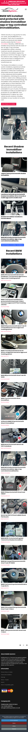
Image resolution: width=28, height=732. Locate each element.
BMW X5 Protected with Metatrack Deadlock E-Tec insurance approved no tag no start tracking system (14, 276)
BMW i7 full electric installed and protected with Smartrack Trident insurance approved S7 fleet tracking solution (13, 302)
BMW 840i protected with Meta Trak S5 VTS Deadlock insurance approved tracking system (13, 327)
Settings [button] (14, 726)
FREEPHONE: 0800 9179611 (16, 1)
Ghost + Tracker (5, 679)
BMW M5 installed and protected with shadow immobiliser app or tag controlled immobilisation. (13, 239)
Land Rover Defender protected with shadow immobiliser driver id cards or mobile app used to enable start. (13, 196)
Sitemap (3, 677)
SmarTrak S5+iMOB (5, 379)
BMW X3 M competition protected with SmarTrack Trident (13, 608)
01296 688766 (5, 3)
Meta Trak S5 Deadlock (6, 280)
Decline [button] (14, 723)
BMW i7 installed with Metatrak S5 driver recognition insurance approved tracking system (14, 352)
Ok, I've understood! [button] (14, 720)
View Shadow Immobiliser (8, 104)
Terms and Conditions (6, 674)
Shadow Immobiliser (5, 473)
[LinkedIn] (27, 645)
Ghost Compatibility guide (7, 684)
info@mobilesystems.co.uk (18, 3)
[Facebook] (20, 645)
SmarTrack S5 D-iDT (5, 496)
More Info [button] (14, 728)
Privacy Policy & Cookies (6, 672)
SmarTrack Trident (5, 306)
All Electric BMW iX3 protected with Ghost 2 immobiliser (12, 422)
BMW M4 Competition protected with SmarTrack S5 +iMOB (13, 562)
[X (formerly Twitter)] (23, 645)
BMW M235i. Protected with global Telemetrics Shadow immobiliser (12, 539)
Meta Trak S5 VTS (4, 356)
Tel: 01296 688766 (7, 706)
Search (2, 682)
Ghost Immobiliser (5, 402)
